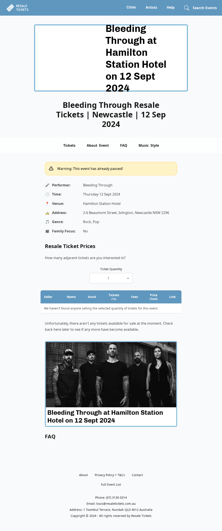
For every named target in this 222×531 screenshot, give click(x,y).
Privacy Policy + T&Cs (110, 475)
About (98, 145)
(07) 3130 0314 (116, 497)
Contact (137, 475)
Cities (131, 7)
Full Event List (111, 484)
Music (149, 145)
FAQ (123, 145)
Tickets (69, 145)
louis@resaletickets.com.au (116, 503)
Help (171, 7)
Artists (151, 7)
